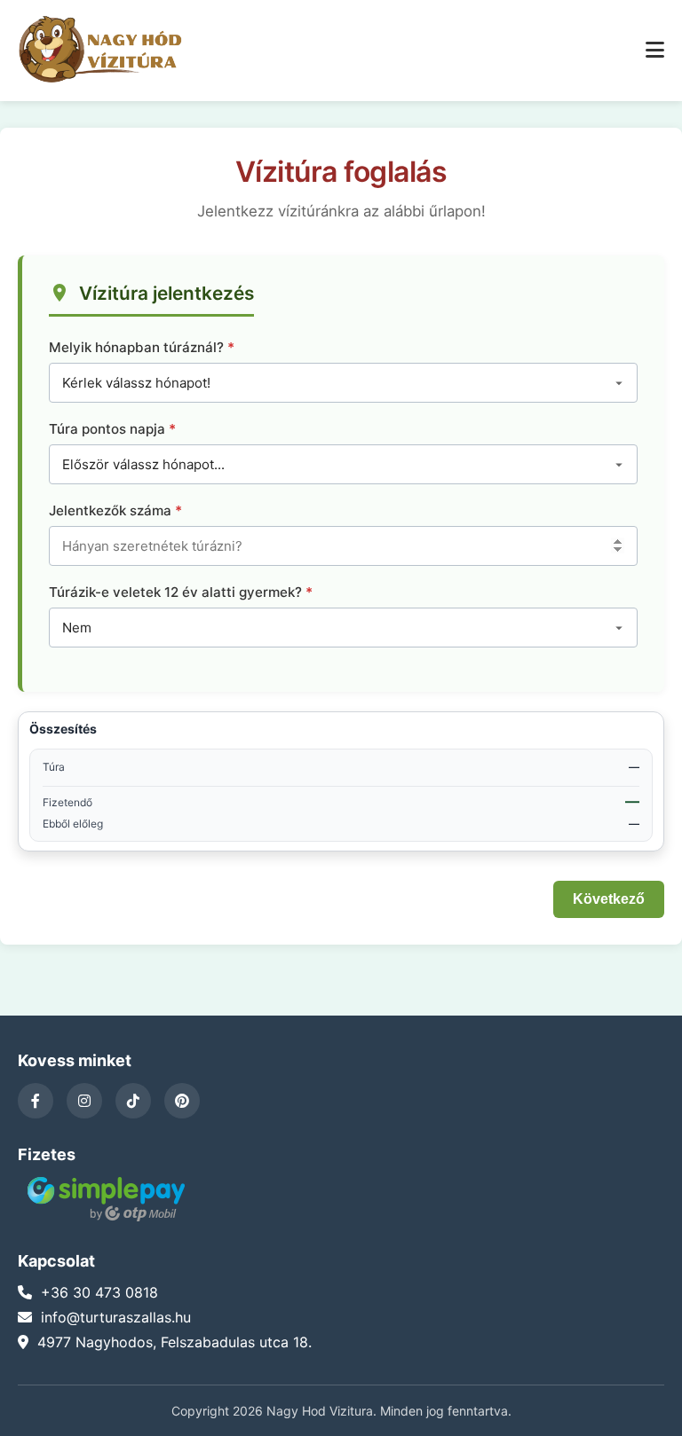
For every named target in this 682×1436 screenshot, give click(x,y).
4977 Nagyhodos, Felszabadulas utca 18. (174, 1342)
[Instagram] (84, 1100)
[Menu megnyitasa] (655, 50)
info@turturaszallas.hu (116, 1317)
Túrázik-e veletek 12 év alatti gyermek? (175, 592)
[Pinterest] (182, 1100)
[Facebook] (35, 1100)
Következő (609, 898)
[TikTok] (133, 1100)
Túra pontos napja (107, 428)
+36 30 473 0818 (99, 1292)
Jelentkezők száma (110, 510)
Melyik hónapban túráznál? (136, 347)
